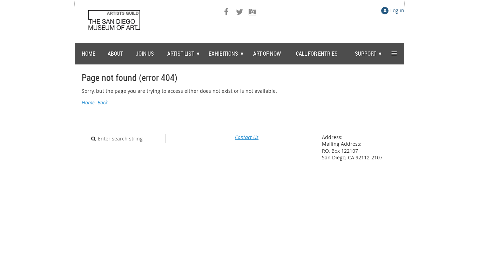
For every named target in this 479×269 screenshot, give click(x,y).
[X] (239, 11)
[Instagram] (252, 11)
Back (102, 102)
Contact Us (246, 137)
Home (88, 102)
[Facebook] (226, 11)
